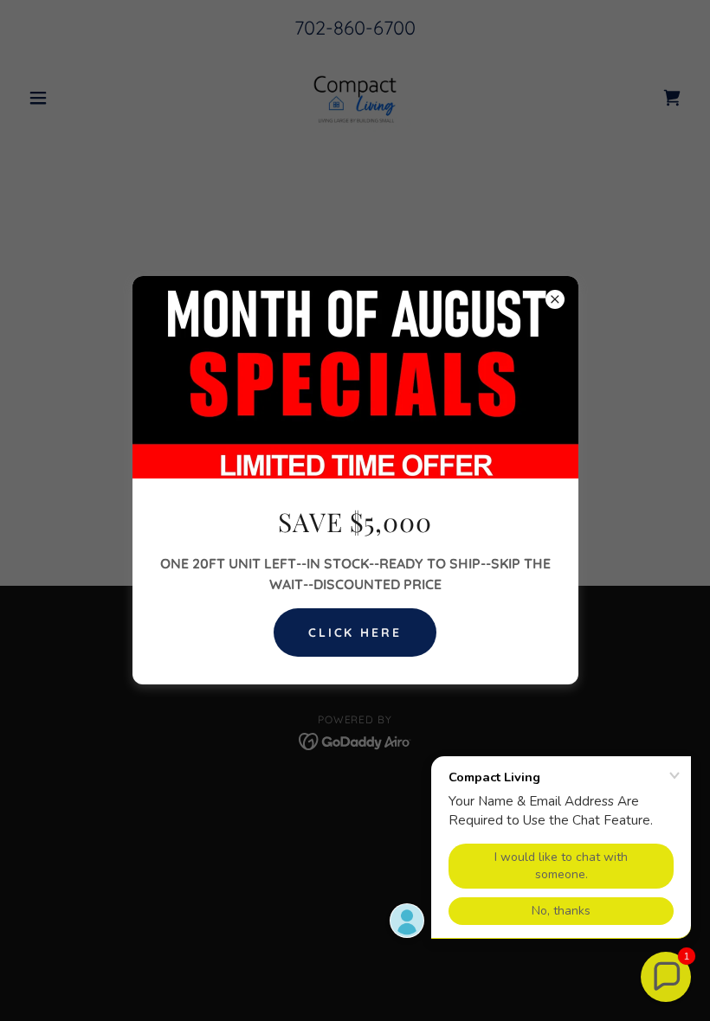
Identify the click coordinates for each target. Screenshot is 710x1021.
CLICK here (355, 632)
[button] (666, 977)
